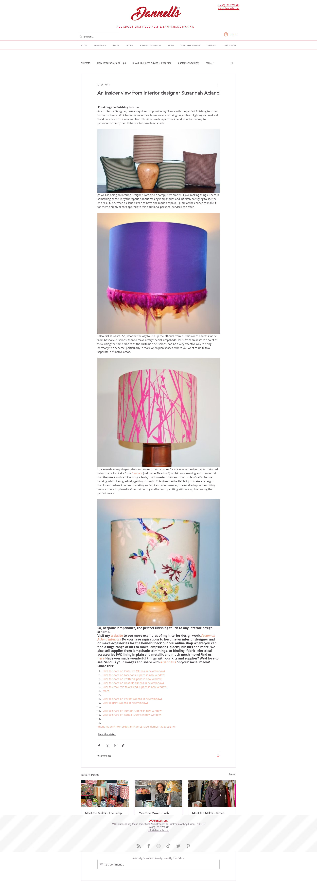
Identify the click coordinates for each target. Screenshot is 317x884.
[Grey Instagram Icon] (158, 846)
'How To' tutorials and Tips (111, 62)
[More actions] (218, 85)
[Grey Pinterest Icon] (188, 846)
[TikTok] (168, 846)
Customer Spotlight (188, 62)
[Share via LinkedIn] (115, 745)
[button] (229, 45)
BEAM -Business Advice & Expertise (151, 62)
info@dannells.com (228, 8)
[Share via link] (123, 745)
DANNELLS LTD (158, 820)
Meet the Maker (107, 734)
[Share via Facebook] (99, 745)
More (209, 62)
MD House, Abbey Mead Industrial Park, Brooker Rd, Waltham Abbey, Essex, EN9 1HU (158, 824)
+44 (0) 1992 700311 (228, 5)
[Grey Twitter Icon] (178, 846)
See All (232, 774)
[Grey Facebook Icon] (148, 846)
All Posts (85, 62)
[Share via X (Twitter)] (107, 745)
